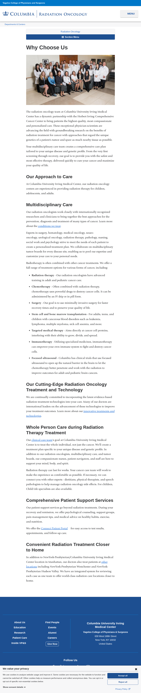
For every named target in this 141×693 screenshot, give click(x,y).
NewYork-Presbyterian (70, 606)
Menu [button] (131, 13)
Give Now (52, 644)
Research (19, 632)
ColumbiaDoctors (115, 605)
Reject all (123, 682)
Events (52, 627)
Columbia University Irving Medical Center (26, 605)
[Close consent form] (136, 669)
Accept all (123, 676)
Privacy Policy (121, 689)
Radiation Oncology (70, 31)
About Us (19, 622)
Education (20, 627)
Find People (52, 622)
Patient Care (20, 637)
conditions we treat (49, 226)
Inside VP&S (19, 643)
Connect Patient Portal (55, 528)
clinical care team (42, 440)
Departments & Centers (15, 24)
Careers (52, 637)
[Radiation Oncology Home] (45, 14)
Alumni (52, 632)
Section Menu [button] (71, 37)
